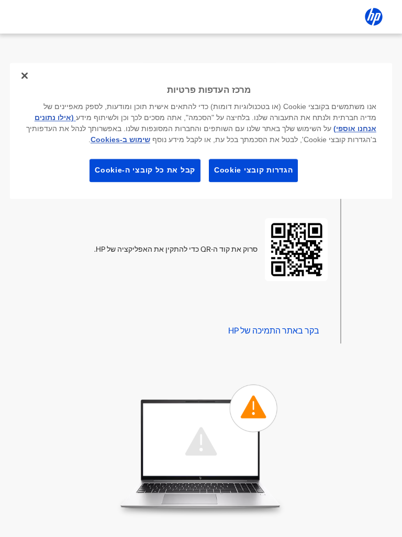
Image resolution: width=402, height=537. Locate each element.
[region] (201, 131)
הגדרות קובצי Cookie (253, 170)
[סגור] (24, 75)
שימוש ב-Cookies (120, 139)
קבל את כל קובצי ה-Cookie (145, 170)
